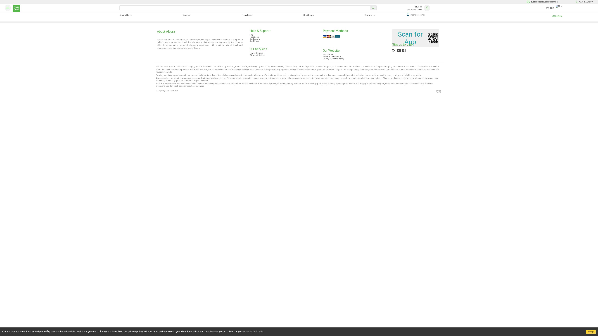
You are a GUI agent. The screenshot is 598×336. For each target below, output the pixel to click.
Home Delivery (256, 53)
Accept (591, 332)
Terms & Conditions (332, 57)
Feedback (254, 37)
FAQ (251, 35)
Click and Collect (257, 55)
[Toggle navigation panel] (8, 8)
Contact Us (370, 15)
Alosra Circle (125, 15)
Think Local (246, 15)
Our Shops (308, 15)
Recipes (186, 15)
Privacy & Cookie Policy (333, 59)
